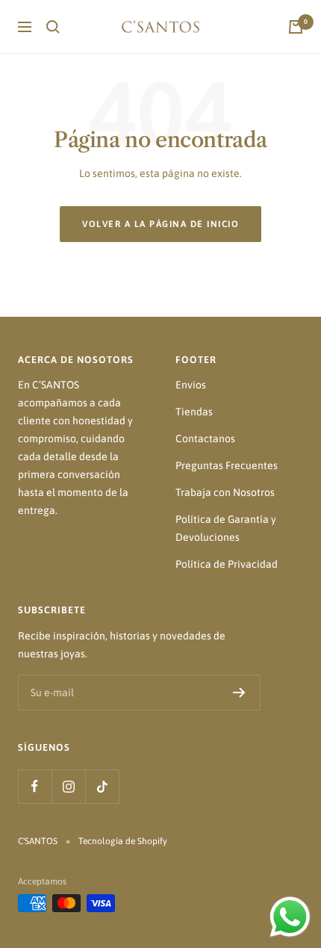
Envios (190, 385)
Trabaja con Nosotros (225, 492)
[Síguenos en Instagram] (68, 786)
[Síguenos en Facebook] (35, 786)
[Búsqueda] (53, 27)
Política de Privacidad (226, 564)
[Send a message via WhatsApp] (290, 917)
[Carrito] (295, 27)
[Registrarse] (239, 692)
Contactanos (205, 438)
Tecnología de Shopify (122, 841)
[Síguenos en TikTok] (102, 786)
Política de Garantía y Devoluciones (225, 528)
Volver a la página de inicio (160, 224)
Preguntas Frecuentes (226, 465)
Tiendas (194, 412)
